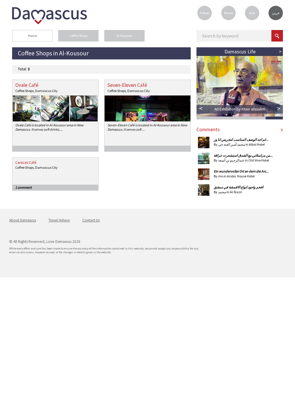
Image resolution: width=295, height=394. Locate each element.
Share (228, 13)
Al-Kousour (124, 35)
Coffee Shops (78, 35)
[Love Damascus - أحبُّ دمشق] (49, 22)
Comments (208, 129)
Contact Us (91, 220)
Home (32, 35)
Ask (252, 13)
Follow (204, 13)
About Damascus (22, 220)
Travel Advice (59, 220)
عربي (276, 12)
